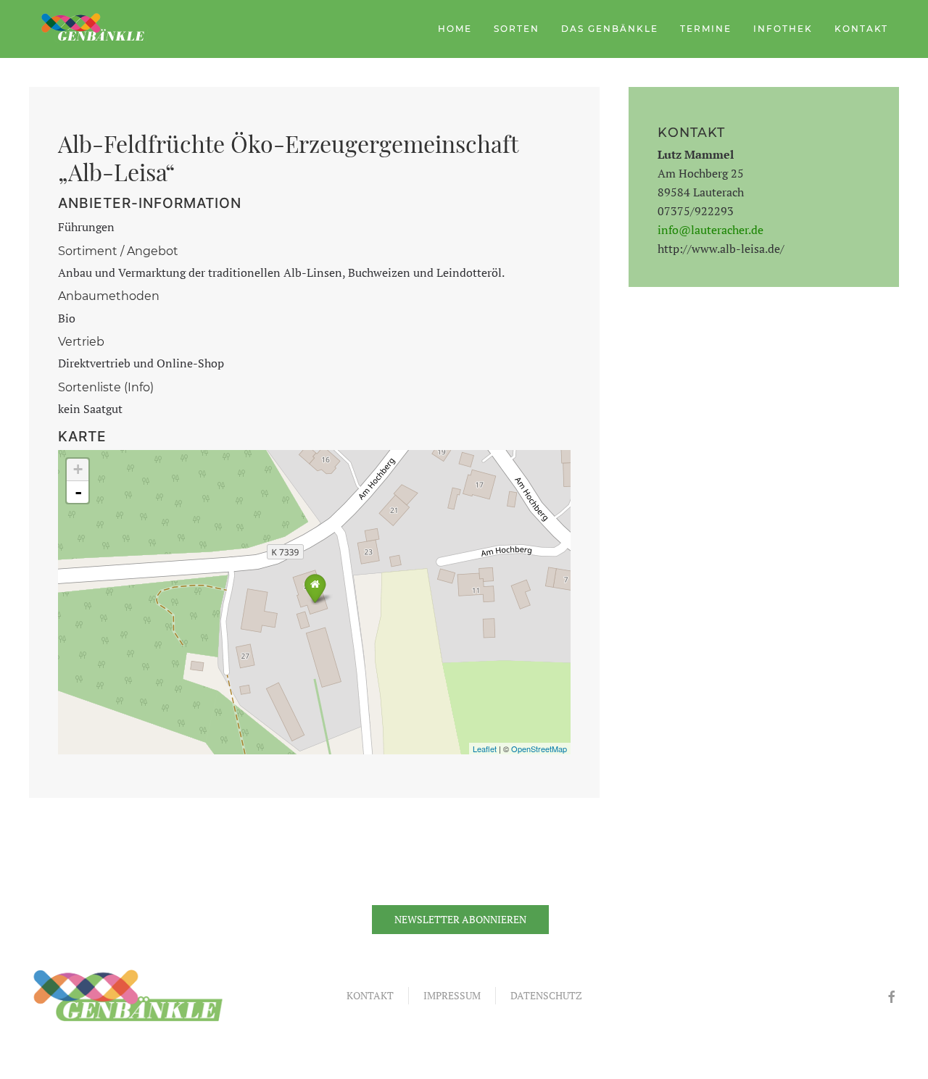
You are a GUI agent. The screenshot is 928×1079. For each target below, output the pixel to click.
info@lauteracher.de (710, 230)
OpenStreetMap (539, 748)
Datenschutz (546, 995)
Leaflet (485, 748)
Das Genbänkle (609, 28)
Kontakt (861, 28)
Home (455, 28)
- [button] (78, 492)
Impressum (452, 995)
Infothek (783, 28)
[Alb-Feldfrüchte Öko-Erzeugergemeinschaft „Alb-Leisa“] (315, 588)
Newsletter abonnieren (460, 919)
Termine (706, 28)
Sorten (516, 28)
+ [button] (78, 469)
